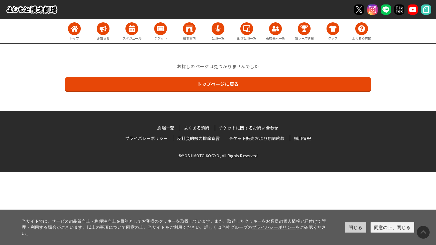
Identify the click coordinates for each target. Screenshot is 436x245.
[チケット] (160, 28)
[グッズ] (333, 28)
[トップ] (74, 28)
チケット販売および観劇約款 (257, 138)
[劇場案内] (189, 28)
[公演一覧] (218, 28)
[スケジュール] (131, 28)
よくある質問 (196, 128)
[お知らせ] (103, 28)
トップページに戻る (217, 84)
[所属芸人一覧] (275, 28)
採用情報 (302, 138)
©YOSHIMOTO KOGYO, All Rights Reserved (218, 155)
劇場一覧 (165, 128)
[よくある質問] (361, 28)
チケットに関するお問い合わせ (249, 128)
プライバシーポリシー (274, 227)
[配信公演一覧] (246, 28)
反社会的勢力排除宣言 (198, 138)
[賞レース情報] (304, 28)
